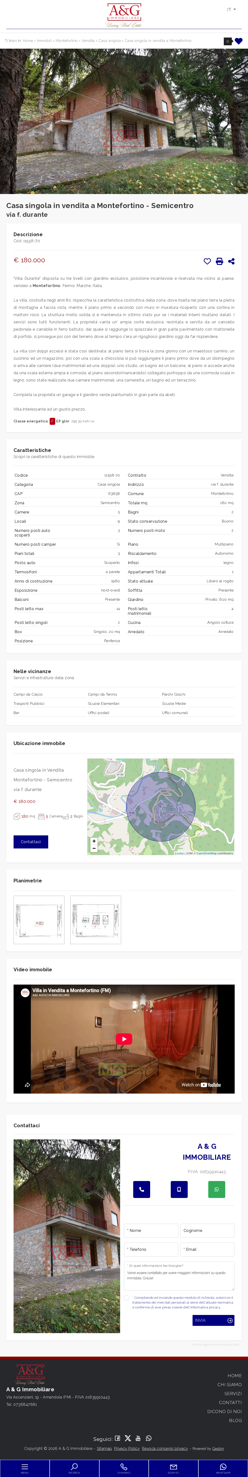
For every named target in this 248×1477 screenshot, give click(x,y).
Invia (200, 1320)
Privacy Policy (127, 1448)
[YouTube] (138, 1439)
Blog (235, 1420)
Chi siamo (229, 1384)
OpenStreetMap (206, 853)
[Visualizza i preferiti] (238, 43)
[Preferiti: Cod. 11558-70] (207, 261)
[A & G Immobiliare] (124, 15)
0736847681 (25, 1404)
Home (235, 1375)
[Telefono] (141, 1189)
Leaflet (179, 853)
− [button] (94, 848)
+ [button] (94, 841)
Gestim (218, 1449)
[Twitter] (128, 1439)
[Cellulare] (179, 1189)
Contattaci (31, 842)
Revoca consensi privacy (165, 1448)
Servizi (233, 1393)
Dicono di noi (224, 1411)
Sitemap (104, 1448)
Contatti (230, 1402)
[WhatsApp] (149, 1439)
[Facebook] (117, 1439)
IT (229, 9)
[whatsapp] (216, 1189)
